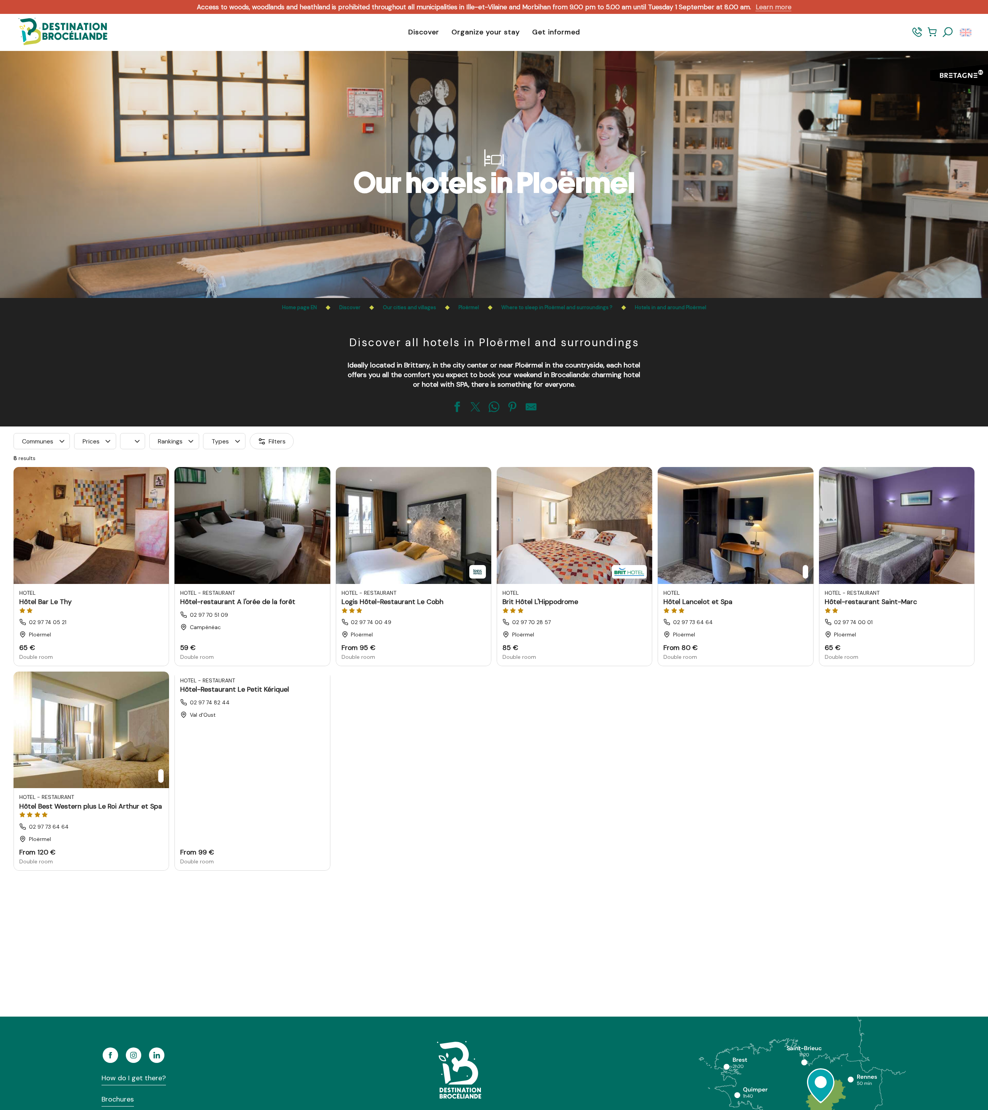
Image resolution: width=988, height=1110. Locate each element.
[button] (948, 32)
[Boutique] (932, 36)
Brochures (118, 1099)
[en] (966, 32)
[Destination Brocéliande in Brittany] (57, 32)
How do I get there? (134, 1078)
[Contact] (917, 36)
